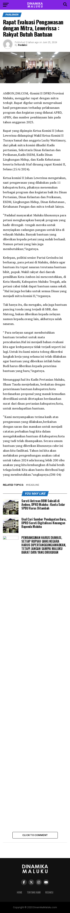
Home (19, 892)
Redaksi (22, 45)
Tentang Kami (34, 892)
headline (33, 485)
